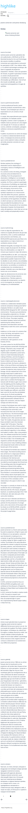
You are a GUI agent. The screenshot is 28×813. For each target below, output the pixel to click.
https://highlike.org (6, 807)
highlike (8, 6)
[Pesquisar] (8, 16)
